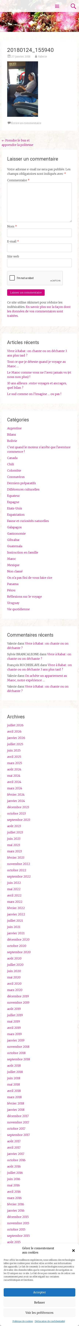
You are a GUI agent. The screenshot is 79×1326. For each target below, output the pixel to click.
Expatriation (16, 514)
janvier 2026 (16, 738)
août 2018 (14, 1065)
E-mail (13, 241)
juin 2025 (14, 750)
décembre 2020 (18, 939)
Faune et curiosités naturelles (28, 521)
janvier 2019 (15, 1040)
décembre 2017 (18, 1116)
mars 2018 (14, 1097)
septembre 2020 (19, 952)
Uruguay (13, 603)
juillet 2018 (15, 1072)
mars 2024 (14, 788)
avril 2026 (14, 731)
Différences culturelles (23, 489)
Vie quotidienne (18, 609)
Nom (12, 226)
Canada (12, 458)
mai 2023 (13, 845)
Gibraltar (13, 540)
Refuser (39, 1302)
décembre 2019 (18, 996)
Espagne (13, 502)
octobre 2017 (16, 1128)
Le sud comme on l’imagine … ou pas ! (34, 394)
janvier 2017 (15, 1154)
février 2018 (15, 1103)
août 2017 (14, 1141)
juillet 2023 (15, 832)
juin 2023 (13, 838)
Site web (13, 256)
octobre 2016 (16, 1160)
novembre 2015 (18, 1223)
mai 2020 (14, 977)
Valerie (42, 56)
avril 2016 (14, 1191)
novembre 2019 (18, 1002)
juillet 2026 (15, 725)
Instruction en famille (22, 552)
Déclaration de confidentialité (50, 1321)
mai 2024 (13, 775)
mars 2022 (14, 902)
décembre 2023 (18, 807)
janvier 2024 (16, 801)
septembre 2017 (18, 1135)
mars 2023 (14, 851)
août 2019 (14, 1009)
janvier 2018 (15, 1110)
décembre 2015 (18, 1217)
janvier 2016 (15, 1210)
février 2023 (15, 857)
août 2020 (14, 958)
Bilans (11, 434)
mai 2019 (13, 1021)
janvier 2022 (16, 914)
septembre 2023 (18, 820)
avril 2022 (14, 895)
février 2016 (15, 1204)
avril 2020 (14, 983)
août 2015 (14, 1242)
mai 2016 (13, 1185)
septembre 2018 (18, 1059)
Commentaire (18, 180)
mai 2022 (14, 889)
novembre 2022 (18, 864)
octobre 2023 (16, 813)
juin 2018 (13, 1078)
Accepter (39, 1292)
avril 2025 (14, 757)
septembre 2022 (19, 876)
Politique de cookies (22, 1321)
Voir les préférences (39, 1313)
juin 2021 (13, 927)
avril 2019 (14, 1028)
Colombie (14, 470)
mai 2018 (13, 1084)
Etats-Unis (14, 508)
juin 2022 (14, 883)
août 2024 (14, 769)
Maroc (11, 559)
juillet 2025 (15, 744)
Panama (12, 584)
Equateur (13, 496)
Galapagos (14, 527)
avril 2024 (14, 782)
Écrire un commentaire (26, 123)
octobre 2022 (16, 870)
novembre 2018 (18, 1046)
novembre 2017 (18, 1122)
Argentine (14, 428)
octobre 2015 (16, 1229)
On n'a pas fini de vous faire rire (29, 577)
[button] (73, 1250)
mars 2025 (14, 763)
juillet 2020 (15, 965)
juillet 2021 (15, 920)
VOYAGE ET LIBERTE (24, 6)
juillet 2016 (15, 1173)
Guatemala (14, 546)
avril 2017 (14, 1147)
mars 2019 (14, 1034)
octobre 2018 (16, 1053)
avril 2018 (14, 1091)
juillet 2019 (15, 1015)
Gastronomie (16, 533)
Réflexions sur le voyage (24, 596)
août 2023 (14, 826)
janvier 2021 (16, 933)
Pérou (11, 590)
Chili (10, 464)
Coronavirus (16, 477)
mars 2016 (14, 1198)
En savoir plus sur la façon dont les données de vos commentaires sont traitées (39, 311)
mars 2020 (14, 990)
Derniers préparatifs (21, 483)
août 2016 (14, 1166)
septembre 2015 (18, 1236)
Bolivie (12, 441)
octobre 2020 (16, 946)
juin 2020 (14, 971)
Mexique (13, 565)
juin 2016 (13, 1179)
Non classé (15, 571)
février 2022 (16, 908)
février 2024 (16, 794)
